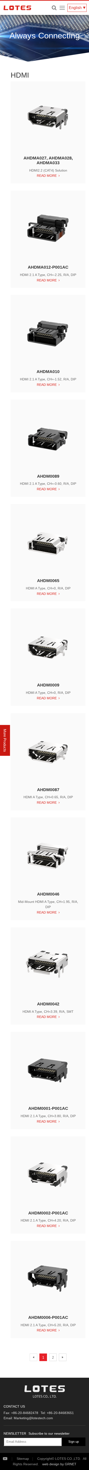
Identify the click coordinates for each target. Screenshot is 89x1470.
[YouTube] (9, 1458)
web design (50, 1464)
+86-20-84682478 (24, 1413)
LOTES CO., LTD (17, 8)
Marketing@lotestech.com (33, 1418)
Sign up (73, 1441)
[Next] (62, 1357)
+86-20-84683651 (60, 1413)
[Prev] (33, 1357)
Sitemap (23, 1459)
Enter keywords (54, 8)
